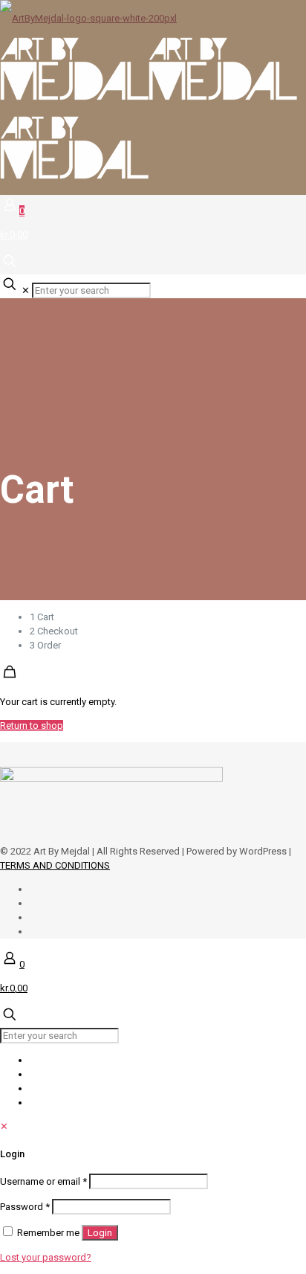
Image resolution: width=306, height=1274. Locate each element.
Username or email (43, 1181)
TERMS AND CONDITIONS (55, 865)
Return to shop (31, 725)
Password (25, 1206)
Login (100, 1232)
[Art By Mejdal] (148, 97)
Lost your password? (45, 1257)
